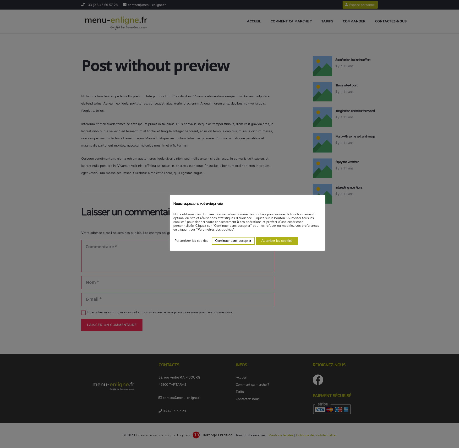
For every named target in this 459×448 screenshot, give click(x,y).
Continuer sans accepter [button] (233, 240)
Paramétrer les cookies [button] (191, 240)
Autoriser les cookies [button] (276, 240)
